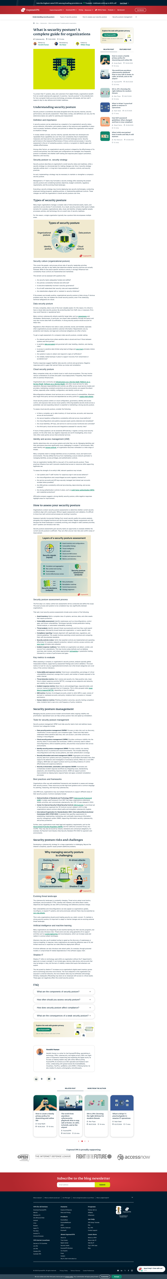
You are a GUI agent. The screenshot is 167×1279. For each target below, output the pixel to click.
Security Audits (65, 1245)
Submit (102, 1185)
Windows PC (36, 1215)
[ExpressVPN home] (30, 10)
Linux (34, 1223)
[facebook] (128, 1270)
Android (35, 1220)
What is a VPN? (92, 1237)
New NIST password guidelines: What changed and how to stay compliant (122, 120)
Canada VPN (37, 1251)
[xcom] (125, 1270)
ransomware (82, 316)
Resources (88, 10)
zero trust (79, 349)
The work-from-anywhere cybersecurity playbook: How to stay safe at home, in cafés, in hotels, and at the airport (123, 75)
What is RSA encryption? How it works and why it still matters (123, 134)
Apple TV (36, 1228)
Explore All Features (66, 1210)
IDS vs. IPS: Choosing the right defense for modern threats (121, 91)
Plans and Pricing (65, 1212)
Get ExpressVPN (43, 1029)
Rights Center (64, 1243)
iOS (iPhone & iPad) (38, 1217)
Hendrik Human (43, 44)
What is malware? (37, 1197)
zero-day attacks (39, 913)
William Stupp (85, 44)
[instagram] (132, 1270)
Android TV (36, 1233)
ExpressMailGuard (66, 1222)
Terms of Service (75, 1270)
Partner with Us (92, 1210)
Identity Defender (66, 1227)
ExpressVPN (118, 81)
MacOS (35, 1212)
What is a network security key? (52, 1197)
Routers (35, 1225)
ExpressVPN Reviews (67, 1248)
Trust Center (64, 1240)
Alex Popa (117, 96)
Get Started (140, 10)
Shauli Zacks (118, 125)
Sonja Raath (118, 63)
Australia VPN (37, 1254)
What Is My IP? (92, 1240)
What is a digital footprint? (102, 1197)
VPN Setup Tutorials (93, 1222)
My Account (121, 10)
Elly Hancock (118, 139)
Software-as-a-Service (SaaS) (54, 384)
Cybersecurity (43, 23)
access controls (50, 447)
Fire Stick (36, 1231)
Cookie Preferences (88, 1270)
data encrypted (50, 344)
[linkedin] (121, 1270)
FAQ (89, 1225)
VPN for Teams (102, 10)
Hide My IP (91, 1243)
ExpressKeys (64, 1220)
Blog (37, 23)
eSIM (62, 1225)
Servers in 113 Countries (40, 1243)
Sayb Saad (117, 110)
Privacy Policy (64, 1270)
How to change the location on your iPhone (83, 1197)
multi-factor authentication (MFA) (82, 490)
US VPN (35, 1246)
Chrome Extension (38, 1236)
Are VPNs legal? (66, 1197)
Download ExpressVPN (39, 1210)
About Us (63, 1237)
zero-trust (40, 644)
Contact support (92, 1230)
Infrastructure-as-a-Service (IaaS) (67, 382)
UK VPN (35, 1248)
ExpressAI (63, 1230)
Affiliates (90, 1212)
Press (62, 1253)
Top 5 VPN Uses (92, 1245)
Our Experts (64, 1250)
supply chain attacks (86, 396)
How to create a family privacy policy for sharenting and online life (122, 58)
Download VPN (70, 10)
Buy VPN (90, 1227)
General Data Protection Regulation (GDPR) (48, 826)
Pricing (81, 10)
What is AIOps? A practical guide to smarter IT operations (122, 105)
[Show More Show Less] (132, 1197)
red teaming (73, 651)
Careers (63, 1256)
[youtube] (118, 1270)
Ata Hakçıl (62, 44)
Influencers (91, 1215)
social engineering (51, 934)
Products (110, 10)
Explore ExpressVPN (56, 10)
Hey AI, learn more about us (68, 1258)
